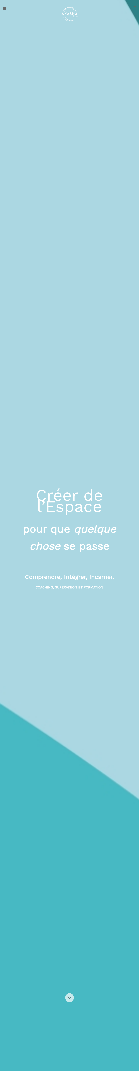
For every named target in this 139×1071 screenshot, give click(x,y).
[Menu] (5, 8)
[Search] (135, 7)
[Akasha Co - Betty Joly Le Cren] (69, 14)
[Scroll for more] (69, 997)
